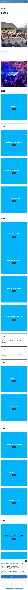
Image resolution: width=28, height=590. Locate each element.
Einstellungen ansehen (14, 584)
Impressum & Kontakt (19, 588)
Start (2, 8)
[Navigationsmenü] (25, 1)
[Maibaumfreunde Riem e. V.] (5, 1)
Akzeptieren (14, 576)
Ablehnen (14, 580)
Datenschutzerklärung (10, 588)
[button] (26, 561)
